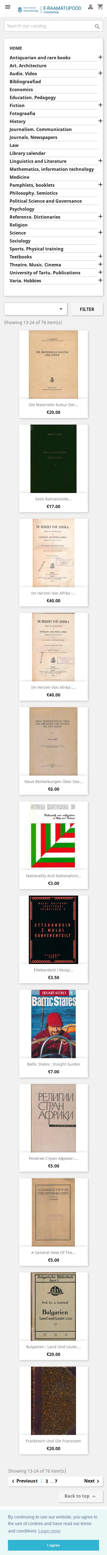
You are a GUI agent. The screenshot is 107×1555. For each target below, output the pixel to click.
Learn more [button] (49, 1531)
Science (18, 233)
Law (14, 145)
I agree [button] (53, 1545)
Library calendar (28, 153)
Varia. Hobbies (25, 281)
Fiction (17, 105)
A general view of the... (53, 1252)
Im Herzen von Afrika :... (53, 593)
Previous (22, 1481)
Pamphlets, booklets (32, 185)
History (18, 121)
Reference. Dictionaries (35, 217)
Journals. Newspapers (33, 137)
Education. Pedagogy (33, 98)
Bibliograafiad (25, 82)
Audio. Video (23, 74)
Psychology (22, 209)
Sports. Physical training (36, 249)
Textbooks (21, 257)
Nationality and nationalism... (53, 875)
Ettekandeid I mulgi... (53, 969)
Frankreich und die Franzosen (53, 1440)
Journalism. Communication (41, 129)
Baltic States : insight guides (53, 1064)
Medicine (19, 177)
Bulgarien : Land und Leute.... (53, 1346)
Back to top (80, 1496)
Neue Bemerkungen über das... (53, 781)
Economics (21, 90)
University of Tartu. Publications (45, 273)
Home (16, 48)
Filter (87, 309)
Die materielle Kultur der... (53, 404)
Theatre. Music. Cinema (35, 265)
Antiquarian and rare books (40, 58)
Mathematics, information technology (52, 169)
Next (92, 1481)
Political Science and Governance (46, 201)
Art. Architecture (28, 66)
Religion (19, 225)
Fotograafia (22, 113)
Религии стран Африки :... (53, 1158)
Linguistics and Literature (38, 161)
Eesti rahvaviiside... (53, 498)
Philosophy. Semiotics (34, 193)
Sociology (20, 241)
